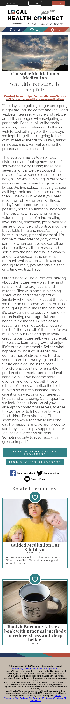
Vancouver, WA (11, 698)
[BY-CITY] (58, 3)
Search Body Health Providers (35, 453)
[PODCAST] (11, 3)
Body (37, 30)
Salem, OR (50, 698)
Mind (16, 30)
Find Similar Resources (35, 462)
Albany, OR (61, 698)
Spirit (58, 30)
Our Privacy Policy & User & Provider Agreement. (35, 669)
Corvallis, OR (35, 701)
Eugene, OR (38, 698)
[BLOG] (35, 3)
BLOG (58, 695)
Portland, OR (26, 698)
